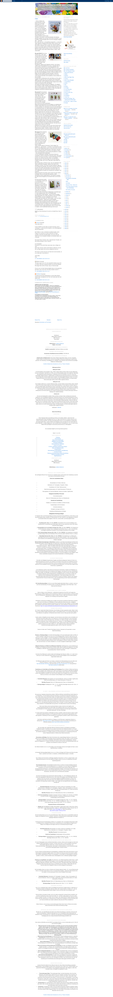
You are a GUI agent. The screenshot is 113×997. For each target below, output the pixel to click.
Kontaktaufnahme (57, 449)
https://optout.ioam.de (47, 720)
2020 (66, 173)
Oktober (67, 191)
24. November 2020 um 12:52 (42, 271)
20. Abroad (66, 102)
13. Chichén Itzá (67, 90)
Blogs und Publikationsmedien (58, 447)
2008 (66, 228)
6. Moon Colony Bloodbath (69, 80)
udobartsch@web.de (60, 343)
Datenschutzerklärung (68, 53)
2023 (66, 168)
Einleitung (58, 437)
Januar (67, 207)
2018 (66, 211)
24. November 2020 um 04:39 (42, 258)
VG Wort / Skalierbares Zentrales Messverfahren (58, 446)
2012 (66, 221)
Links (65, 55)
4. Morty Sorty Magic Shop (69, 77)
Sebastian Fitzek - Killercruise (71, 184)
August (67, 195)
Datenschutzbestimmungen (40, 291)
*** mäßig (65, 151)
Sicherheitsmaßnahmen (57, 442)
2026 (66, 163)
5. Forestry (66, 78)
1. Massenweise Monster (68, 72)
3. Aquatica (66, 75)
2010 (66, 225)
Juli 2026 (65, 139)
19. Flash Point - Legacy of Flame (70, 101)
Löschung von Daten (58, 451)
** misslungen (66, 149)
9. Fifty (65, 84)
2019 (66, 209)
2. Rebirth (65, 74)
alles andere (66, 62)
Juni (66, 198)
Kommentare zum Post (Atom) (45, 322)
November (68, 176)
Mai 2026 (65, 142)
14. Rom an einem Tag (68, 92)
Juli (66, 197)
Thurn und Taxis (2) (67, 126)
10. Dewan (66, 86)
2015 (66, 216)
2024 (66, 166)
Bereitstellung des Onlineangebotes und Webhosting (58, 450)
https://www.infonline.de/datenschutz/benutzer (60, 722)
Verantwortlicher (58, 438)
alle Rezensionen (67, 60)
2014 (66, 218)
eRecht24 (59, 407)
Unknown (38, 222)
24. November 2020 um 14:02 (42, 279)
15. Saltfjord (66, 93)
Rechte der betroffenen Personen (58, 454)
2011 (66, 223)
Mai (66, 200)
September (68, 193)
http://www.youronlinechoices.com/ (63, 663)
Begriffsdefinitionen (57, 455)
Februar (67, 205)
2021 (66, 171)
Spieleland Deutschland (68, 125)
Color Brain (68, 183)
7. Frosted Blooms (67, 81)
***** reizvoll (66, 154)
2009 (66, 226)
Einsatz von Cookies (58, 445)
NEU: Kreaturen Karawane (69, 69)
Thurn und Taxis (67, 128)
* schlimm (65, 148)
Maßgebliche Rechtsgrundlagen (58, 441)
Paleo (36, 18)
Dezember (68, 175)
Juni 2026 (65, 141)
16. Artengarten (66, 95)
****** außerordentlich (43, 216)
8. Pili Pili (65, 83)
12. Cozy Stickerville (68, 89)
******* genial (66, 157)
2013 (66, 219)
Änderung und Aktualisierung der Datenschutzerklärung (57, 453)
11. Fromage (66, 87)
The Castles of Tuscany (70, 189)
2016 (66, 214)
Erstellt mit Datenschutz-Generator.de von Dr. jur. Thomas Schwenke (56, 994)
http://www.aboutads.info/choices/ (43, 663)
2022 (66, 170)
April (66, 202)
